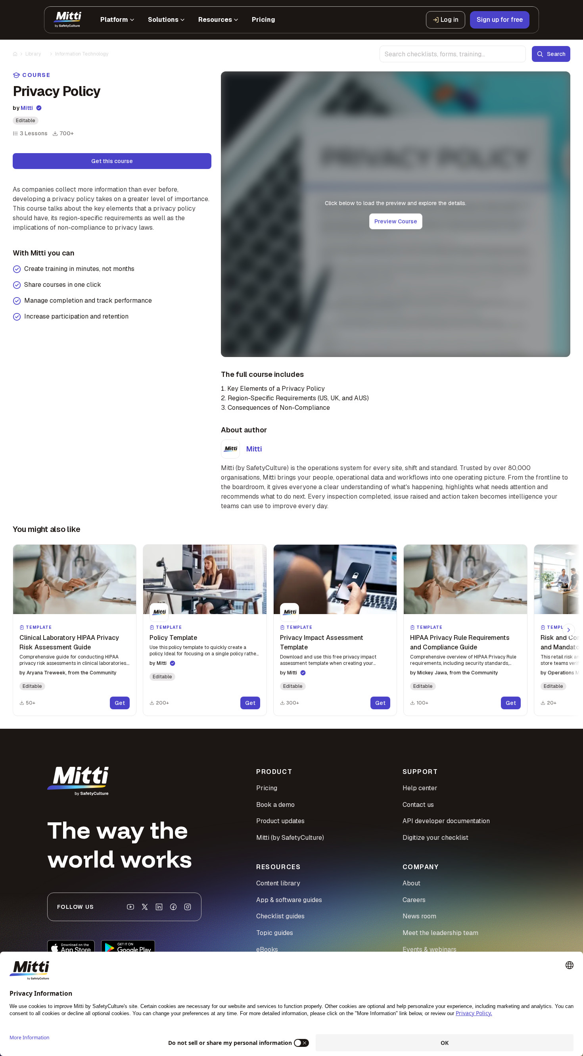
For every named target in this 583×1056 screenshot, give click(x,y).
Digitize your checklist (435, 837)
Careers (414, 900)
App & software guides (289, 900)
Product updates (280, 821)
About (411, 883)
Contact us (418, 805)
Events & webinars (429, 949)
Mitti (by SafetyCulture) (290, 837)
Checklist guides (280, 916)
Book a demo (275, 805)
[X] (145, 907)
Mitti (27, 107)
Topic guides (274, 933)
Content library (278, 883)
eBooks (267, 949)
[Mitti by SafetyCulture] (67, 20)
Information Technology (81, 54)
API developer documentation (446, 821)
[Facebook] (173, 907)
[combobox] (452, 54)
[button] (74, 630)
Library (33, 54)
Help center (420, 788)
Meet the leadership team (440, 933)
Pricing (266, 788)
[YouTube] (130, 907)
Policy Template (173, 638)
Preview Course (395, 221)
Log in (449, 19)
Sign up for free (500, 19)
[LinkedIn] (159, 907)
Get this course (112, 161)
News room (419, 916)
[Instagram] (188, 907)
